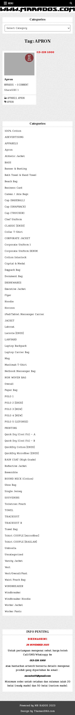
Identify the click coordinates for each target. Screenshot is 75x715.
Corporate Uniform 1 (18, 245)
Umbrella (10, 548)
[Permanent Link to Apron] (19, 64)
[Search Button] (71, 3)
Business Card (13, 188)
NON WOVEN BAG (15, 377)
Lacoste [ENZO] (14, 333)
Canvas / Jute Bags (16, 194)
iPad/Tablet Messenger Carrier (24, 314)
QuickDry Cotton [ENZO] (20, 447)
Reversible (11, 472)
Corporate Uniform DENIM (21, 251)
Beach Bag (11, 181)
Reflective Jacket (16, 466)
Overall (9, 384)
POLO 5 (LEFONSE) (16, 422)
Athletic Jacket (15, 156)
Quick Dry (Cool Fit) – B (20, 441)
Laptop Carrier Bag (17, 352)
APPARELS (12, 98)
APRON (10, 102)
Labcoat (9, 327)
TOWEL (9, 510)
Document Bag (13, 276)
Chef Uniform (13, 219)
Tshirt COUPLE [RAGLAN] (21, 542)
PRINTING (11, 428)
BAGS (8, 162)
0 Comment (22, 84)
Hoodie (9, 302)
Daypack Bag (12, 270)
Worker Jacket (14, 605)
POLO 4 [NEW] (13, 415)
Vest (7, 567)
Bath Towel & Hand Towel (20, 175)
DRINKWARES (13, 283)
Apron (8, 79)
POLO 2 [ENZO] (14, 403)
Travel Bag (11, 529)
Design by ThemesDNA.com (38, 711)
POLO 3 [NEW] (13, 409)
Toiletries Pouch (15, 504)
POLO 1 (9, 396)
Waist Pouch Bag (15, 580)
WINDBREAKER (14, 586)
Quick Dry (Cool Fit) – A (20, 434)
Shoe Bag (10, 485)
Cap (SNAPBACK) (15, 207)
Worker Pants (13, 611)
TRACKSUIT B (13, 523)
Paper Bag (11, 390)
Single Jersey (13, 491)
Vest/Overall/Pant (16, 573)
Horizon (10, 308)
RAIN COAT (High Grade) (20, 460)
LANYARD (11, 339)
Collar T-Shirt (14, 232)
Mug (7, 358)
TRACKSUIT (12, 517)
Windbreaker (13, 592)
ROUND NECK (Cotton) (19, 479)
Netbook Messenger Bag (20, 371)
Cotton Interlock (15, 257)
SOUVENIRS (12, 498)
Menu (10, 3)
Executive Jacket (15, 289)
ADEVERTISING (14, 137)
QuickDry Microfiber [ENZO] (22, 453)
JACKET (9, 321)
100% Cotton (13, 131)
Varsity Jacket (14, 561)
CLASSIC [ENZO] (14, 226)
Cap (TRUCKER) (14, 213)
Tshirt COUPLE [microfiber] (22, 536)
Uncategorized (14, 554)
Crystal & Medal (15, 264)
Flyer (8, 295)
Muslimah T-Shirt (16, 365)
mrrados (9, 84)
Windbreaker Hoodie (18, 599)
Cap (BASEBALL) (15, 200)
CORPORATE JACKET (17, 238)
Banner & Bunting (16, 169)
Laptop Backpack (16, 346)
